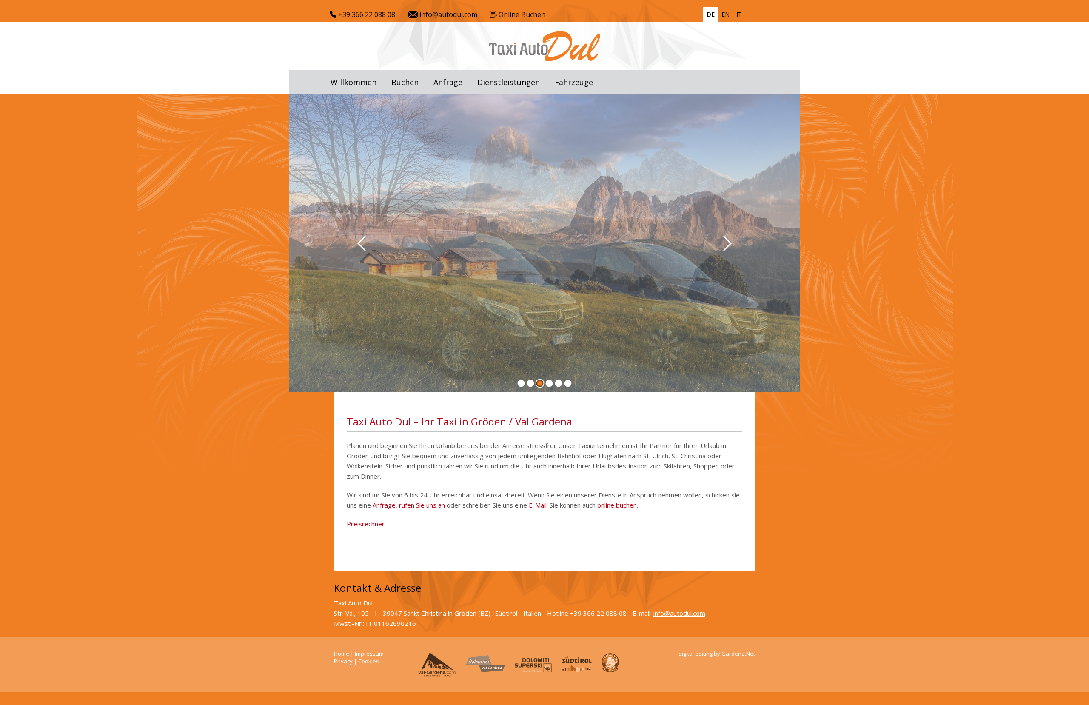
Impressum (369, 653)
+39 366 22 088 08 (365, 14)
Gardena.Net (738, 653)
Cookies (368, 661)
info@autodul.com (447, 14)
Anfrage (384, 505)
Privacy (343, 661)
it (739, 14)
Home (341, 653)
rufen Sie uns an (422, 505)
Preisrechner (366, 523)
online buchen (617, 505)
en (725, 14)
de (711, 14)
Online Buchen (521, 14)
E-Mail (538, 505)
